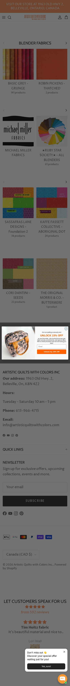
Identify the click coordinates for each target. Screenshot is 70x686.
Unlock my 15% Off (51, 352)
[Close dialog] (66, 328)
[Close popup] (64, 652)
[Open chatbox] (62, 679)
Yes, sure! (46, 666)
